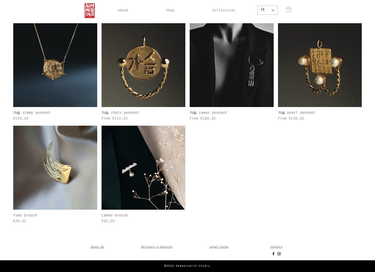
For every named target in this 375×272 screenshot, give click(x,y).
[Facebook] (273, 254)
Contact (276, 247)
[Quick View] (55, 65)
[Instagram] (279, 254)
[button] (170, 11)
